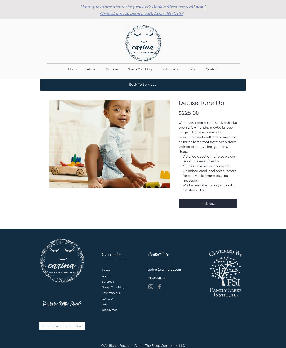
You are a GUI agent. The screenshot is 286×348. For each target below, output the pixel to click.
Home (106, 270)
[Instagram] (150, 286)
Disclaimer (109, 310)
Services (108, 281)
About (106, 276)
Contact (107, 298)
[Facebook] (159, 286)
